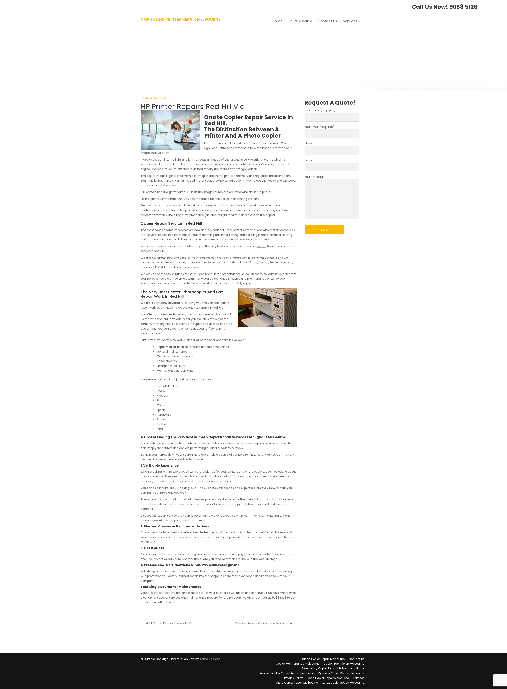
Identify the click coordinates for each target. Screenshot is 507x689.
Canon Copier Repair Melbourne (323, 659)
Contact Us (327, 21)
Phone (309, 143)
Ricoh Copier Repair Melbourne (328, 678)
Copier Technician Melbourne (344, 664)
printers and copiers (161, 593)
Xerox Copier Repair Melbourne (343, 683)
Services (350, 21)
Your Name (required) (320, 110)
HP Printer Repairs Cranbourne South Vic (261, 623)
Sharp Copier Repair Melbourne (296, 683)
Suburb (310, 160)
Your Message (315, 177)
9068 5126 (463, 7)
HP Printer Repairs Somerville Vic (171, 623)
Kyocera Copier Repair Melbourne (341, 673)
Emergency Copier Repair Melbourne (327, 668)
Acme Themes (210, 659)
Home (278, 21)
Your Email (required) (319, 127)
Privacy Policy (300, 21)
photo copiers (167, 205)
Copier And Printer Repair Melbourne (180, 19)
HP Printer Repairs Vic (154, 98)
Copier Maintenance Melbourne (298, 664)
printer (261, 246)
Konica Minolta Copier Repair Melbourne (287, 673)
